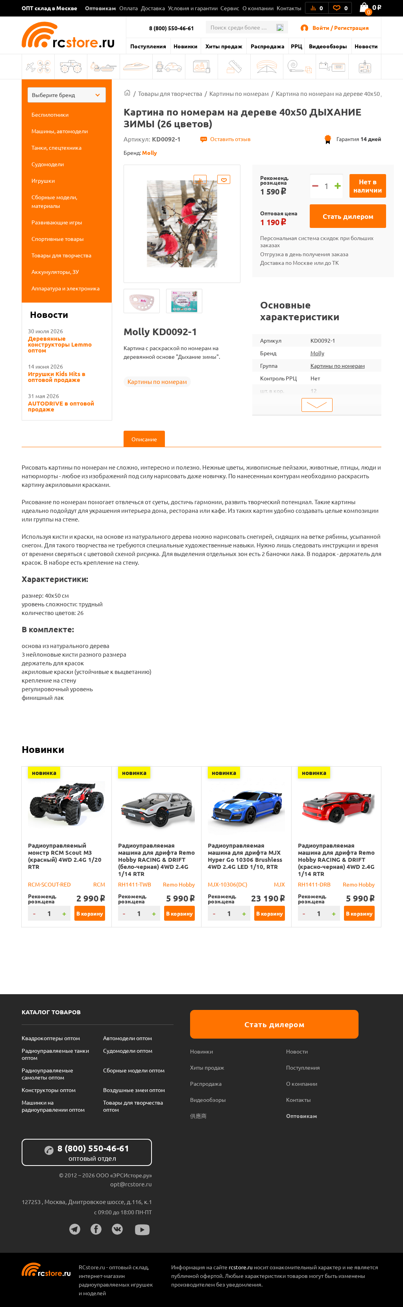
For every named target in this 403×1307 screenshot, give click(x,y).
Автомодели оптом (127, 1037)
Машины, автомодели (71, 66)
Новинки (186, 46)
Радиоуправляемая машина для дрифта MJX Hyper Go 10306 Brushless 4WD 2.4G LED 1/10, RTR (245, 856)
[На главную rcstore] (74, 34)
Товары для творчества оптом (133, 1106)
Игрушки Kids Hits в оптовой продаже (56, 377)
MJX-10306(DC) (228, 884)
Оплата (128, 7)
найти (279, 27)
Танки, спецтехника (103, 66)
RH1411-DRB (314, 884)
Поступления (148, 46)
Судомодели (136, 66)
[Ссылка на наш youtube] (142, 1229)
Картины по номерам (157, 381)
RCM (99, 884)
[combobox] (67, 95)
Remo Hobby (179, 884)
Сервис (229, 7)
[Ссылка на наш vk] (117, 1229)
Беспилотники (38, 66)
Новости (366, 46)
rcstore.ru (241, 1266)
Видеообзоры (328, 46)
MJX (279, 884)
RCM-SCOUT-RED (49, 884)
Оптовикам (100, 7)
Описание (144, 438)
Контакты (289, 7)
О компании (258, 7)
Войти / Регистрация (340, 27)
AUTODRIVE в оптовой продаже (61, 406)
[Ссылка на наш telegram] (74, 1229)
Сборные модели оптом (134, 1070)
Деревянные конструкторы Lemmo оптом (60, 344)
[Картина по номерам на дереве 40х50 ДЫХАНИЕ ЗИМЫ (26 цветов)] (142, 301)
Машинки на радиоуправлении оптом (53, 1106)
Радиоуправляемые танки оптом (55, 1054)
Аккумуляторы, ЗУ (332, 66)
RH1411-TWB (134, 884)
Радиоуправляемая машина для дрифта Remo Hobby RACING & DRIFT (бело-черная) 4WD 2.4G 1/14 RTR (156, 859)
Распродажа (268, 46)
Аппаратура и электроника (365, 66)
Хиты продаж (223, 46)
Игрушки (169, 66)
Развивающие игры (234, 66)
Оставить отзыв (230, 138)
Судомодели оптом (127, 1050)
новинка (44, 772)
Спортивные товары (267, 66)
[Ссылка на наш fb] (96, 1229)
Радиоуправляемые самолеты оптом (47, 1074)
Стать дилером (348, 216)
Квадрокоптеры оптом (51, 1037)
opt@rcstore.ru (131, 1184)
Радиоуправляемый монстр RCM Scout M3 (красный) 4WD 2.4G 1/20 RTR (65, 856)
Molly (317, 352)
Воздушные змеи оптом (134, 1089)
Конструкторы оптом (49, 1089)
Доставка (153, 7)
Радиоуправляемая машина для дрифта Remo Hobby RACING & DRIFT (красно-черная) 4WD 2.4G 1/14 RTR (336, 859)
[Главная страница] (127, 93)
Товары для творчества (299, 66)
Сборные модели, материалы (201, 66)
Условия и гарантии (193, 7)
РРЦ (296, 46)
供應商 (198, 1115)
